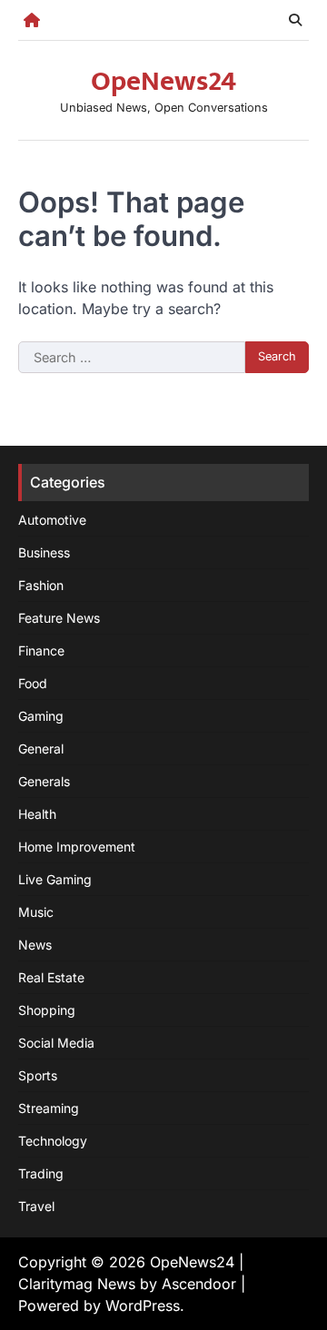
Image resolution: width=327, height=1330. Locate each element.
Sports (37, 1075)
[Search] (295, 20)
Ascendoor (199, 1284)
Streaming (48, 1108)
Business (44, 552)
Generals (44, 781)
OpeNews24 (163, 81)
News (35, 944)
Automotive (52, 519)
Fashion (41, 585)
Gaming (41, 716)
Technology (52, 1140)
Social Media (56, 1042)
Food (32, 683)
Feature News (59, 618)
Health (37, 814)
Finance (41, 650)
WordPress (142, 1305)
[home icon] (31, 20)
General (41, 748)
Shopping (46, 1010)
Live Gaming (55, 879)
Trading (41, 1173)
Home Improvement (76, 846)
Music (36, 912)
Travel (36, 1206)
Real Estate (51, 977)
